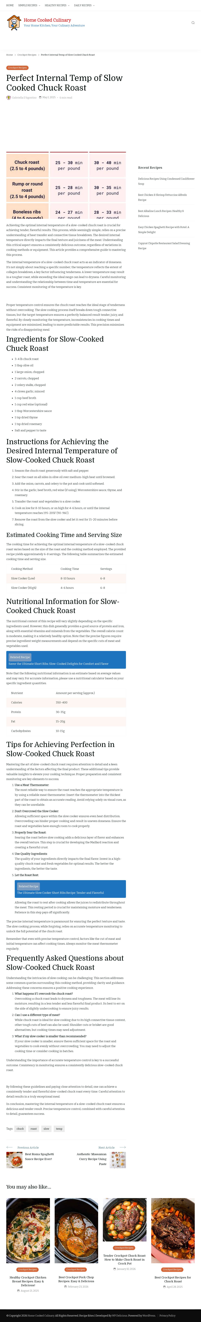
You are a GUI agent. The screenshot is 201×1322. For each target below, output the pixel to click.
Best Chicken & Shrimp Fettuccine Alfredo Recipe (162, 197)
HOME (10, 5)
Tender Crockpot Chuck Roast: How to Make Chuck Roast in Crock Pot (124, 1259)
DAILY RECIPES (83, 5)
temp (59, 1128)
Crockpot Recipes (17, 67)
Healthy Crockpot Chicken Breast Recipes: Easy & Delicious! (28, 1281)
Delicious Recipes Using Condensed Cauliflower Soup (166, 181)
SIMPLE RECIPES (27, 5)
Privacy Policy (167, 1315)
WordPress (148, 1315)
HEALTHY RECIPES (55, 5)
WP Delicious (119, 1315)
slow (46, 1128)
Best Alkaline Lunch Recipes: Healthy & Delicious (161, 214)
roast (34, 1128)
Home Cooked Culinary (47, 20)
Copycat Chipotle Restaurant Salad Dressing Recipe (164, 246)
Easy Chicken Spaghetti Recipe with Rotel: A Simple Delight (163, 230)
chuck (20, 1128)
